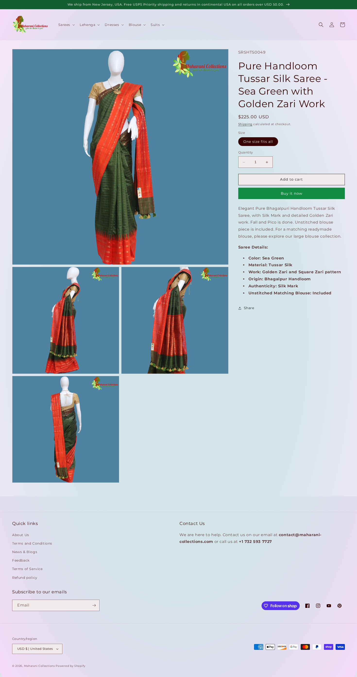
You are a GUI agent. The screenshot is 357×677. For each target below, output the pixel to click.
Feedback (21, 560)
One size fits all (258, 142)
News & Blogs (24, 552)
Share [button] (249, 308)
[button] (66, 25)
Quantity (245, 152)
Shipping (245, 124)
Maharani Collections (39, 666)
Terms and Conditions (32, 543)
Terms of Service (27, 569)
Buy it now (291, 193)
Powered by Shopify (70, 666)
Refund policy (24, 577)
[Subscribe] (94, 605)
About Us (20, 535)
